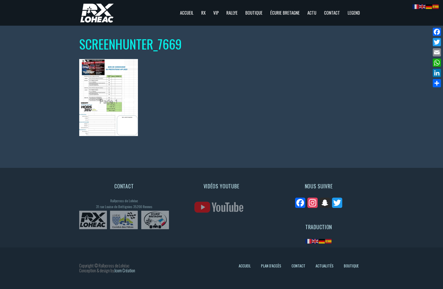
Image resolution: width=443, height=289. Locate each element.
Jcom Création (124, 270)
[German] (322, 241)
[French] (308, 241)
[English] (315, 241)
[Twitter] (437, 42)
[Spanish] (328, 241)
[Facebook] (437, 32)
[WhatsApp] (437, 62)
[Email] (437, 52)
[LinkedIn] (437, 73)
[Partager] (437, 83)
